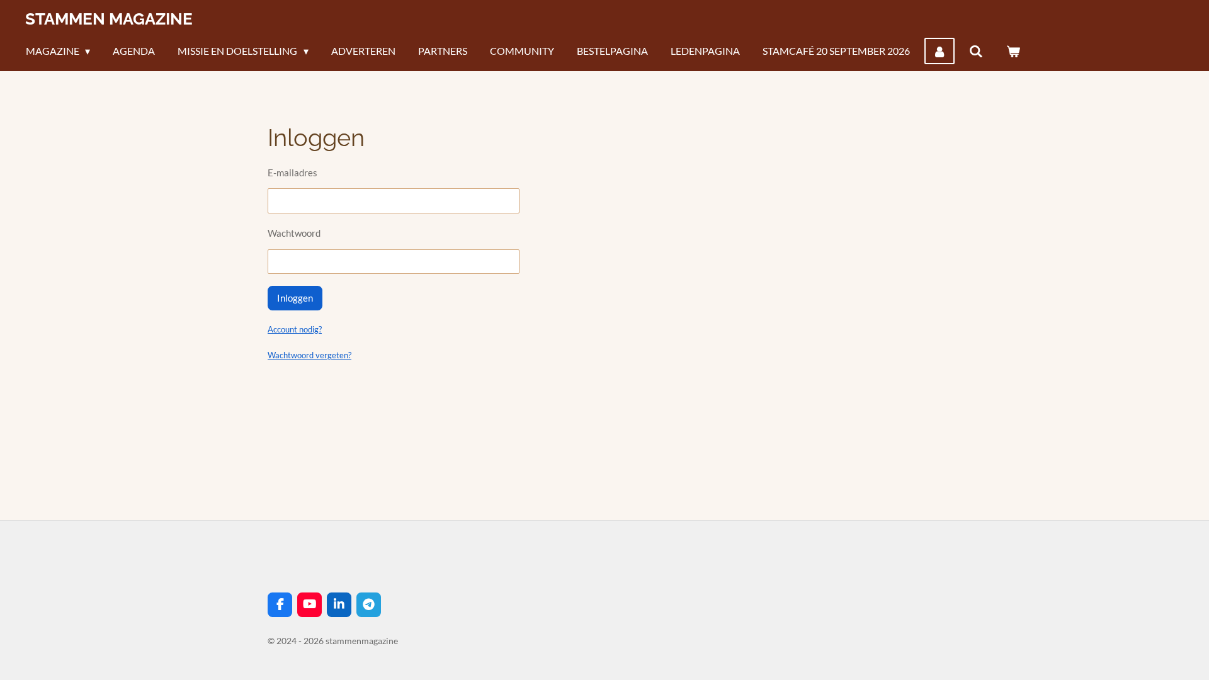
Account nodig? (295, 329)
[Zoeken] (976, 51)
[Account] (939, 51)
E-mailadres (292, 172)
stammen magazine (109, 18)
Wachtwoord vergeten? (309, 355)
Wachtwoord (294, 233)
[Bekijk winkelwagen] (1013, 51)
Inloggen (295, 297)
